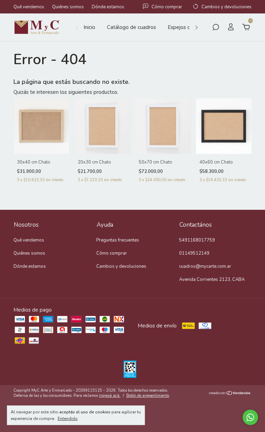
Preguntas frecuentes (117, 240)
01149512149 (194, 253)
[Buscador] (215, 28)
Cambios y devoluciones (121, 266)
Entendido (68, 418)
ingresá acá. (109, 395)
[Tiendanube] (230, 393)
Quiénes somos (68, 7)
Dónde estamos (108, 7)
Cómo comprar (111, 253)
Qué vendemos (28, 7)
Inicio (89, 27)
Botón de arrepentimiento (147, 395)
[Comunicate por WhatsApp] (250, 417)
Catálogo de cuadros (131, 27)
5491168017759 (197, 240)
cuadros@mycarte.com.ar (205, 266)
